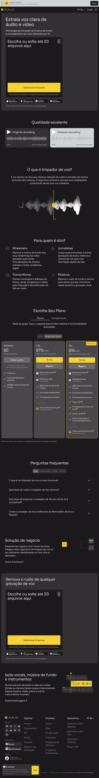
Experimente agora (15, 700)
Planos (40, 318)
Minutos (62, 471)
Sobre (49, 723)
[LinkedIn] (7, 734)
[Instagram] (11, 726)
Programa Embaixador (52, 751)
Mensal (40, 336)
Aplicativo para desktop (75, 725)
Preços (55, 471)
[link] (15, 730)
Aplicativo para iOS (75, 733)
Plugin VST (73, 746)
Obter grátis (17, 359)
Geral (35, 471)
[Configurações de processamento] (58, 41)
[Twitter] (15, 726)
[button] (34, 87)
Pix (51, 359)
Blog (48, 728)
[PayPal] (49, 366)
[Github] (19, 730)
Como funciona (13, 561)
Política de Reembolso (34, 441)
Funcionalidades (45, 471)
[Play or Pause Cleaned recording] (54, 132)
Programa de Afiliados (52, 744)
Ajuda (27, 737)
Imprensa (50, 737)
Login (90, 9)
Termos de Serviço (41, 106)
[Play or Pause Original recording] (9, 132)
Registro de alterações (30, 748)
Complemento (58, 318)
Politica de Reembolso (56, 772)
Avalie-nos (91, 772)
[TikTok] (7, 730)
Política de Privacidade (50, 441)
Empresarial (30, 728)
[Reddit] (11, 730)
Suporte (28, 742)
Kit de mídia (52, 732)
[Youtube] (19, 726)
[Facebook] (7, 726)
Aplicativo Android (72, 741)
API (25, 732)
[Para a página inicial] (13, 717)
